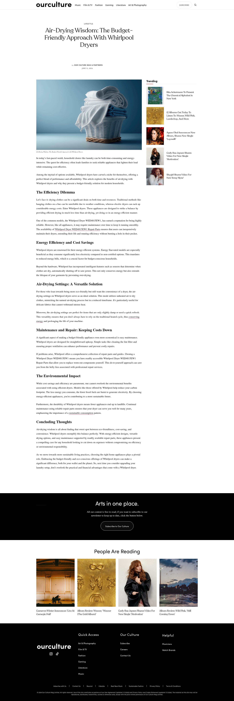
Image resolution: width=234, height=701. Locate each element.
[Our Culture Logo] (54, 4)
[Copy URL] (103, 57)
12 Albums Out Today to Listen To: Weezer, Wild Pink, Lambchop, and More (181, 115)
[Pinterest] (90, 57)
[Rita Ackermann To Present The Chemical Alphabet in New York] (155, 95)
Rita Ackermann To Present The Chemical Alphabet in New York (180, 95)
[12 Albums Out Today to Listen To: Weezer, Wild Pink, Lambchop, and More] (155, 116)
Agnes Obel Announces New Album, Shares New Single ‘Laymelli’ (181, 136)
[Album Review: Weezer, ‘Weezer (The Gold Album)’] (96, 583)
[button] (195, 4)
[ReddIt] (97, 57)
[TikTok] (57, 654)
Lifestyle (88, 24)
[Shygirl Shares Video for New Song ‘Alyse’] (155, 176)
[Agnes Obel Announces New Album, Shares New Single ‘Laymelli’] (155, 136)
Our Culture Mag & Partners (88, 65)
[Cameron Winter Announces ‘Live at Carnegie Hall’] (55, 583)
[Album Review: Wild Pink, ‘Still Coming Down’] (178, 583)
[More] (109, 57)
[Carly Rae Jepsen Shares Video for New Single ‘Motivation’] (155, 156)
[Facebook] (84, 57)
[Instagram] (51, 654)
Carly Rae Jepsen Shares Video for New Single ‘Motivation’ (179, 156)
